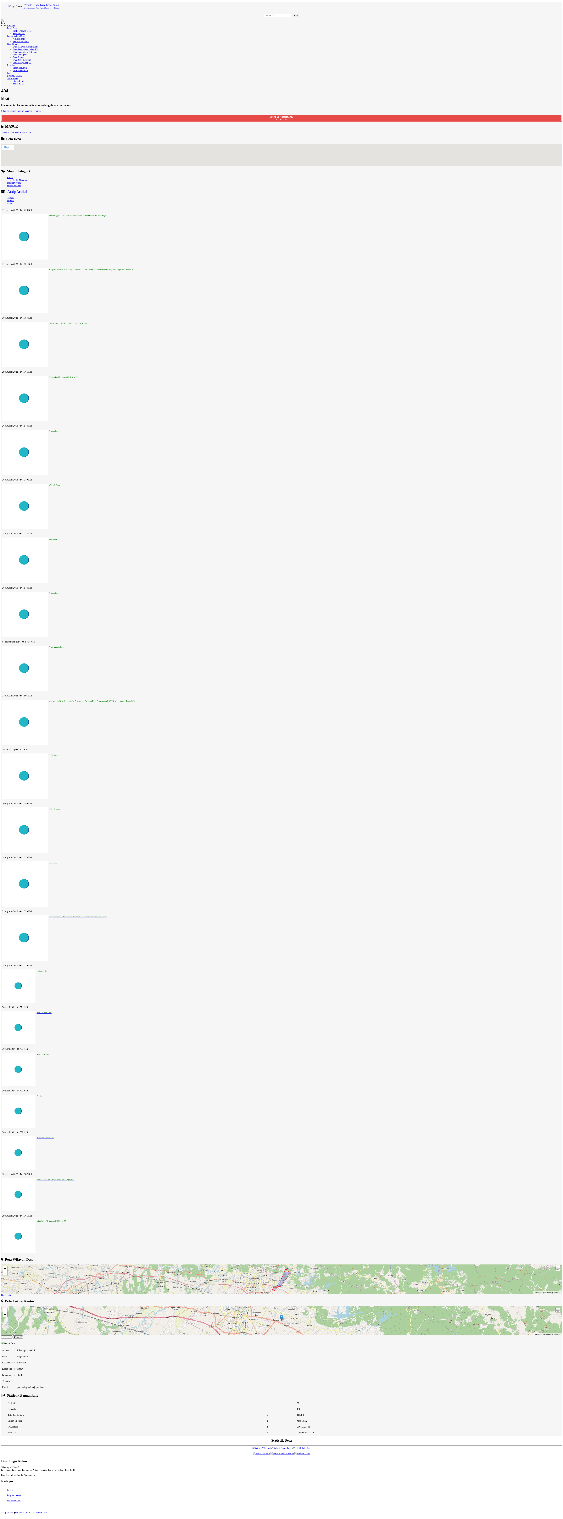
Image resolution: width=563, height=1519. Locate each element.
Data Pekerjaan (20, 54)
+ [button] (5, 1268)
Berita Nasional (20, 180)
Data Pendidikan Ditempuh (25, 52)
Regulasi (11, 65)
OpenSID (557, 1292)
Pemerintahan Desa (16, 36)
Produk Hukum (20, 68)
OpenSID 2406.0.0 (25, 1512)
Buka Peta (6, 1295)
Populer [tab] (10, 200)
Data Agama (18, 57)
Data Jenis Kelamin (22, 60)
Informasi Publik (20, 70)
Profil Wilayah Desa (22, 31)
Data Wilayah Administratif (25, 46)
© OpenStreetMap (546, 1292)
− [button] (5, 1273)
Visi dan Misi (19, 39)
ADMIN (5, 132)
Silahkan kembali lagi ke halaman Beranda (21, 111)
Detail (16, 1337)
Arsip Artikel (16, 192)
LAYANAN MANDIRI (21, 132)
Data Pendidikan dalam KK (26, 49)
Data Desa (12, 44)
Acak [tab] (9, 203)
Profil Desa (12, 28)
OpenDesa (8, 1512)
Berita (10, 177)
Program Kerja (14, 183)
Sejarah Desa (19, 33)
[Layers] (558, 1268)
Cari (296, 16)
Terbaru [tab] (10, 198)
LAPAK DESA (14, 75)
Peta (9, 73)
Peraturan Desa (14, 185)
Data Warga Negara (22, 62)
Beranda (11, 25)
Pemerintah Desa (21, 41)
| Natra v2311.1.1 (42, 1512)
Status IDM (12, 78)
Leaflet (536, 1292)
